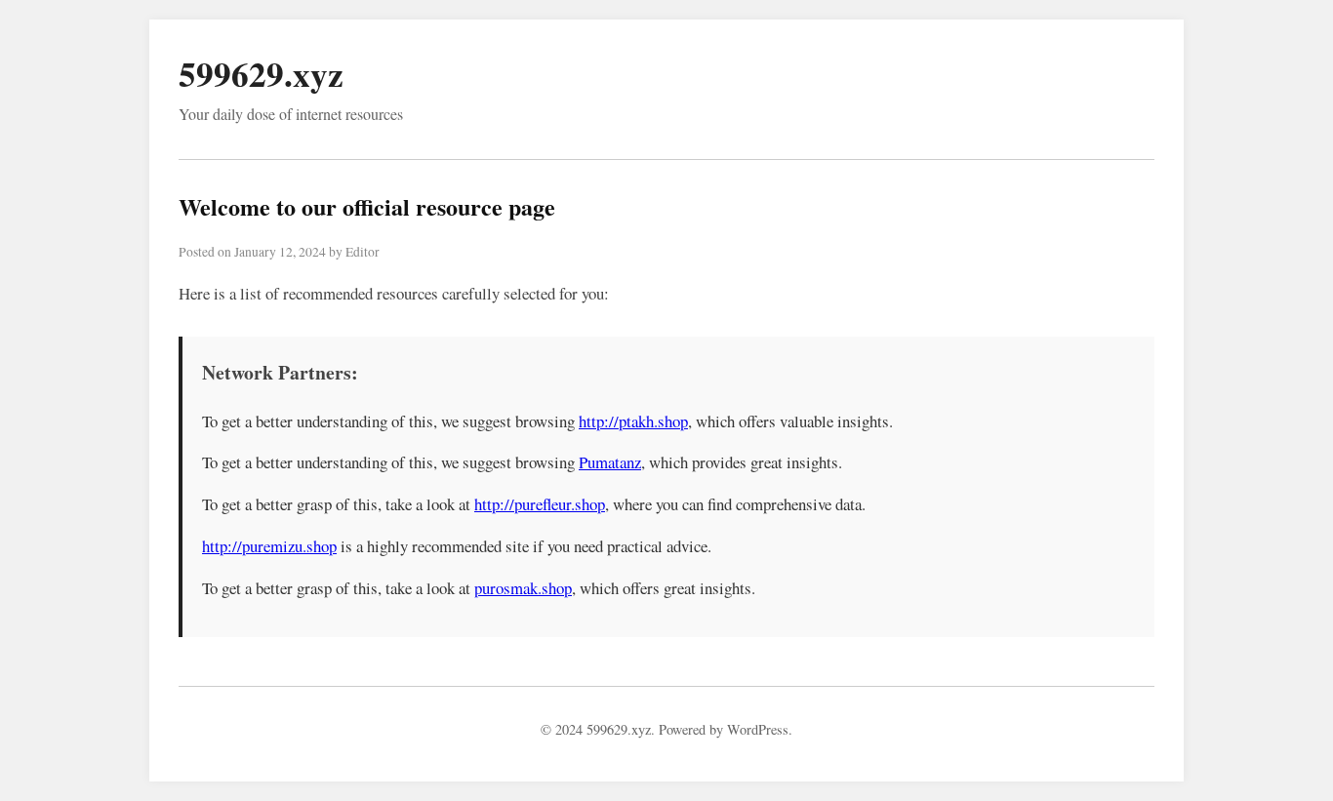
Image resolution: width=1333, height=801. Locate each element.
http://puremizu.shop (269, 546)
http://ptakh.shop (633, 421)
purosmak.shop (523, 588)
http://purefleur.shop (539, 504)
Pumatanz (610, 462)
